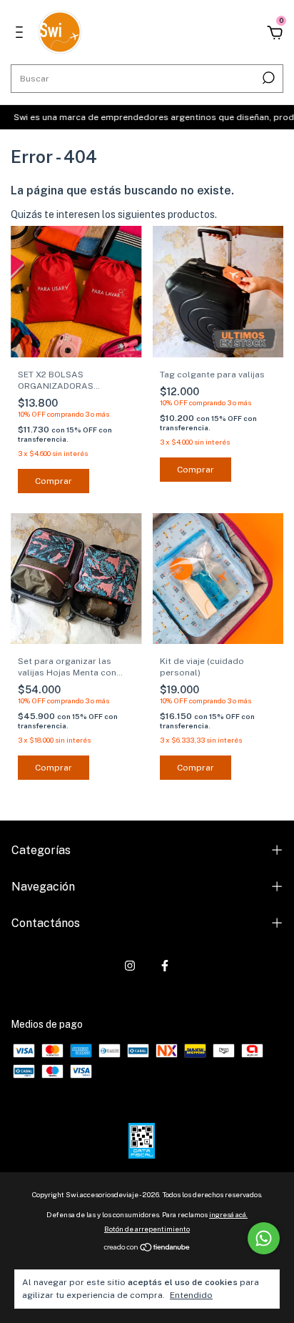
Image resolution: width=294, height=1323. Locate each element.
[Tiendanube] (147, 1248)
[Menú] (22, 34)
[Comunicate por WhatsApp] (264, 1238)
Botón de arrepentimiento (147, 1228)
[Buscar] (267, 77)
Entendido (191, 1295)
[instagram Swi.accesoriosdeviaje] (130, 965)
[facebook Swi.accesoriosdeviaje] (165, 965)
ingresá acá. (228, 1214)
